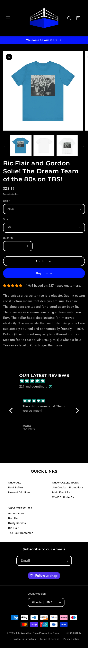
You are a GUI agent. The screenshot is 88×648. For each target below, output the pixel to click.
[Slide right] (83, 146)
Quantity (8, 237)
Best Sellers (16, 487)
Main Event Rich (62, 492)
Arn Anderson (16, 513)
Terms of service (49, 639)
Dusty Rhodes (17, 523)
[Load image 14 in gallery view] (44, 145)
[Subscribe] (66, 561)
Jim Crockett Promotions (68, 487)
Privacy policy (71, 639)
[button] (8, 18)
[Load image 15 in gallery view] (67, 145)
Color (6, 200)
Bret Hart (13, 518)
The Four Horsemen (20, 532)
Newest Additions (19, 492)
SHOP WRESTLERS (20, 508)
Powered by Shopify (50, 633)
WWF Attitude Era (63, 497)
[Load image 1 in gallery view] (20, 145)
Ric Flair (13, 528)
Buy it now (44, 273)
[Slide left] (4, 146)
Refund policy (73, 633)
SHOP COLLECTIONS (65, 482)
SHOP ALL (14, 482)
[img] (46, 381)
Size (5, 219)
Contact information (24, 639)
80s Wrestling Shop (27, 633)
